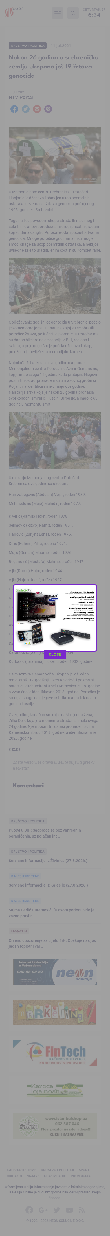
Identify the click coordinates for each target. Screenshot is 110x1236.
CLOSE (55, 654)
